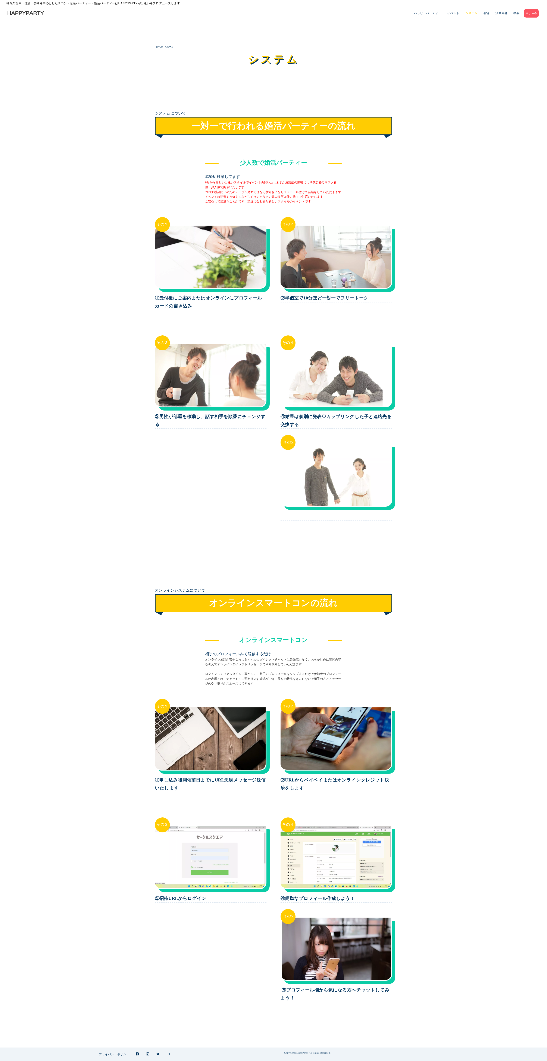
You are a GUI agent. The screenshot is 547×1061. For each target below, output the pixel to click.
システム (471, 13)
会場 (486, 13)
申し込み (531, 13)
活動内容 (502, 13)
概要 (516, 13)
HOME (159, 47)
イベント (453, 13)
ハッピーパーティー (427, 13)
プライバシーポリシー (114, 1054)
